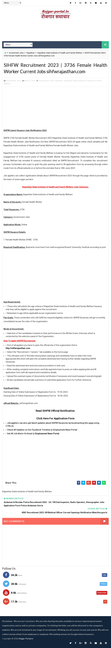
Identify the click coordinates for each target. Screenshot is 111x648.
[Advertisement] (55, 30)
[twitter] (70, 3)
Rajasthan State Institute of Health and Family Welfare (59, 53)
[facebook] (75, 3)
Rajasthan (30, 53)
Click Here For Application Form (55, 418)
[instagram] (86, 3)
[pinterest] (106, 3)
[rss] (91, 3)
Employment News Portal (47, 433)
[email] (96, 3)
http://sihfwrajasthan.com (18, 348)
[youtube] (101, 3)
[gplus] (80, 3)
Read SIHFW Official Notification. (55, 410)
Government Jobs (16, 53)
